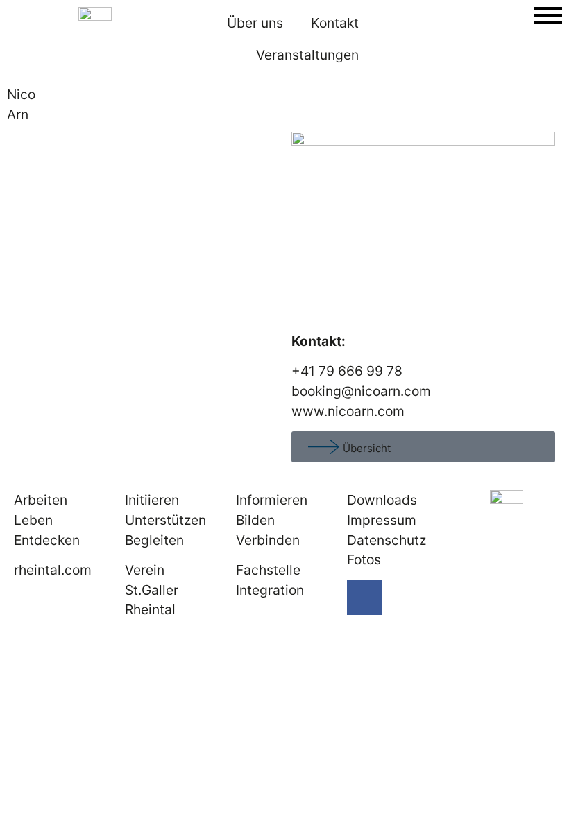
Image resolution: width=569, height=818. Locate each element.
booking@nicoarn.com (362, 391)
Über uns (255, 23)
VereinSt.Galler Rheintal (151, 590)
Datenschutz (386, 540)
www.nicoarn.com (348, 411)
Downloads (382, 499)
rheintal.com (53, 570)
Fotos (364, 559)
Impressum (381, 520)
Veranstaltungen (307, 54)
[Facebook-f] (364, 597)
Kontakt (335, 23)
